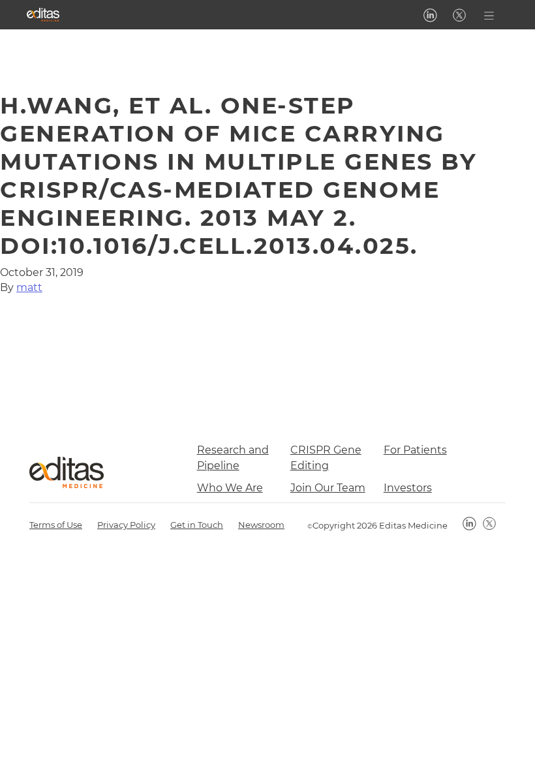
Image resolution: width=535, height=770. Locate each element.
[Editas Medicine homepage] (43, 15)
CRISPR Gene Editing (325, 458)
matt (29, 287)
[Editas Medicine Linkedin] (430, 15)
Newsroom (261, 524)
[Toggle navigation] (489, 14)
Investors (408, 488)
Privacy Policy (126, 524)
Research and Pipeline (233, 458)
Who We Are (230, 488)
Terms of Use (55, 524)
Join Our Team (327, 488)
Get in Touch (196, 524)
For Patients (415, 450)
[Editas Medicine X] (459, 15)
